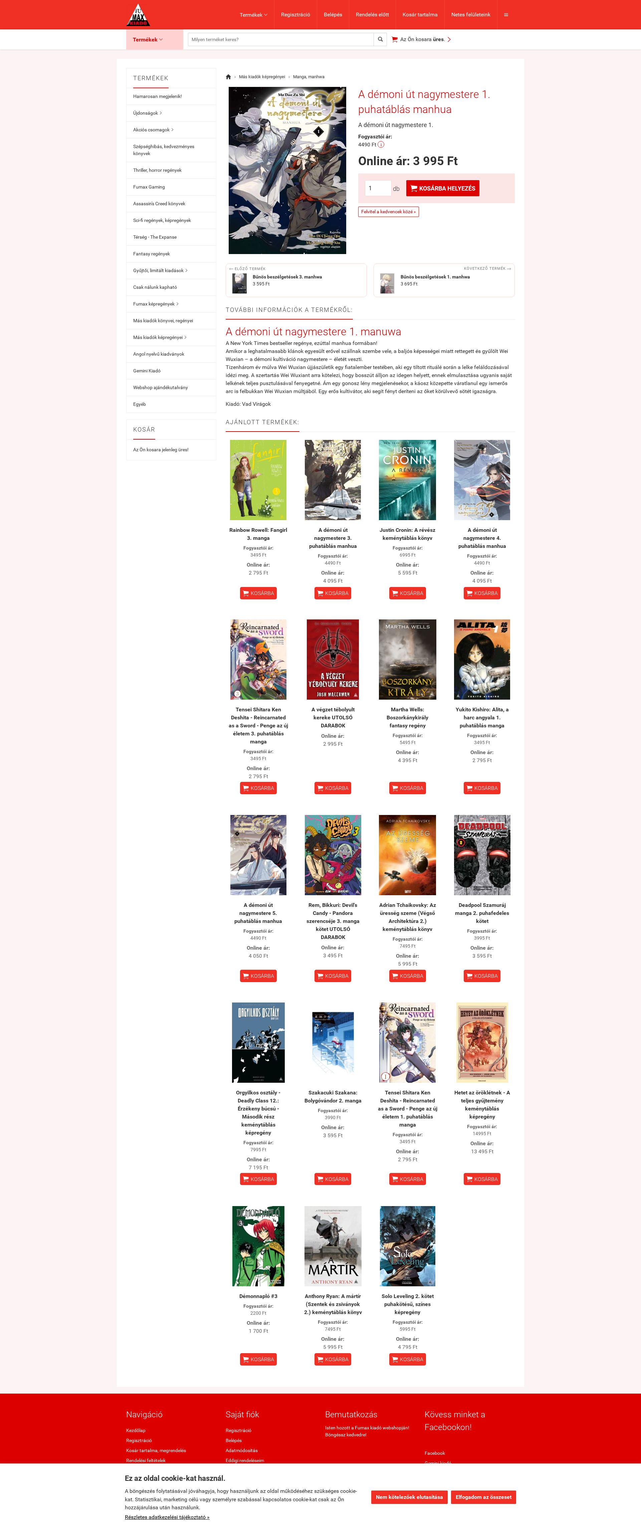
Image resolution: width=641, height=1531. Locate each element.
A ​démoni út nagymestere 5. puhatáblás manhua (258, 913)
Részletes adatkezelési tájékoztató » (167, 1517)
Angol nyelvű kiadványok (158, 354)
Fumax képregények (155, 304)
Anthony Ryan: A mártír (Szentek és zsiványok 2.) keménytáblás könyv (333, 1304)
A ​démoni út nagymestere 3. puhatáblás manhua (333, 538)
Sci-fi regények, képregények (162, 220)
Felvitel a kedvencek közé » (388, 211)
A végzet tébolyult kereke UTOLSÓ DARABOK (333, 717)
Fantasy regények (151, 253)
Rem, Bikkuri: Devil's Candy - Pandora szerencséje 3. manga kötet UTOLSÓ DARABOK (333, 921)
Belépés (333, 14)
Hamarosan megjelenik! (157, 96)
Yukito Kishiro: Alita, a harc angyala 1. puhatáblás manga (482, 717)
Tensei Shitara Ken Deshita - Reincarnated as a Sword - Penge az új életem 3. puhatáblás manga (258, 725)
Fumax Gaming (149, 187)
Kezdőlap (136, 1430)
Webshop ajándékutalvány (160, 387)
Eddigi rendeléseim (245, 1460)
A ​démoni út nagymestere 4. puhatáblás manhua (482, 538)
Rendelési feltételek (146, 1460)
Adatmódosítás (242, 1450)
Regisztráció (295, 14)
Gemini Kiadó (147, 370)
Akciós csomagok (153, 129)
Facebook (435, 1453)
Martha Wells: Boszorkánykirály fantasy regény (407, 717)
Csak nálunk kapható (155, 287)
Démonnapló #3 (258, 1296)
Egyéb (139, 404)
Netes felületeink (470, 14)
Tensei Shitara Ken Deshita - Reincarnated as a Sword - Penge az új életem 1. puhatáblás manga (407, 1108)
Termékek (253, 15)
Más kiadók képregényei (159, 337)
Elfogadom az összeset (483, 1497)
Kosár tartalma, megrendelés (156, 1450)
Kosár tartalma (420, 14)
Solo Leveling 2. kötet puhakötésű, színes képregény (408, 1304)
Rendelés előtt (372, 14)
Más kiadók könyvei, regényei (163, 320)
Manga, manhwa (309, 76)
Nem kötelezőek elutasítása (409, 1497)
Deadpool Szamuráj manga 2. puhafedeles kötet (482, 913)
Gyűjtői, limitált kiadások (160, 270)
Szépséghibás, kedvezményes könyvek (163, 150)
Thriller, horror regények (157, 170)
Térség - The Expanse (155, 237)
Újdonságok (147, 113)
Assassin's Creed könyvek (159, 203)
